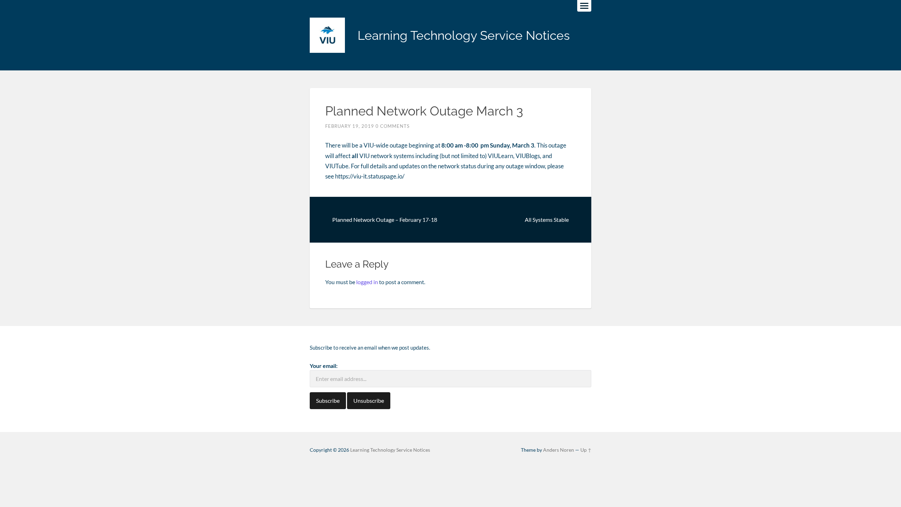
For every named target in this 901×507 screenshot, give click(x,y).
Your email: (324, 365)
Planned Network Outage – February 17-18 (384, 219)
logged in (367, 281)
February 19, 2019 (349, 126)
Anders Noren (558, 450)
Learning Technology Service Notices (464, 35)
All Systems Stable (547, 219)
